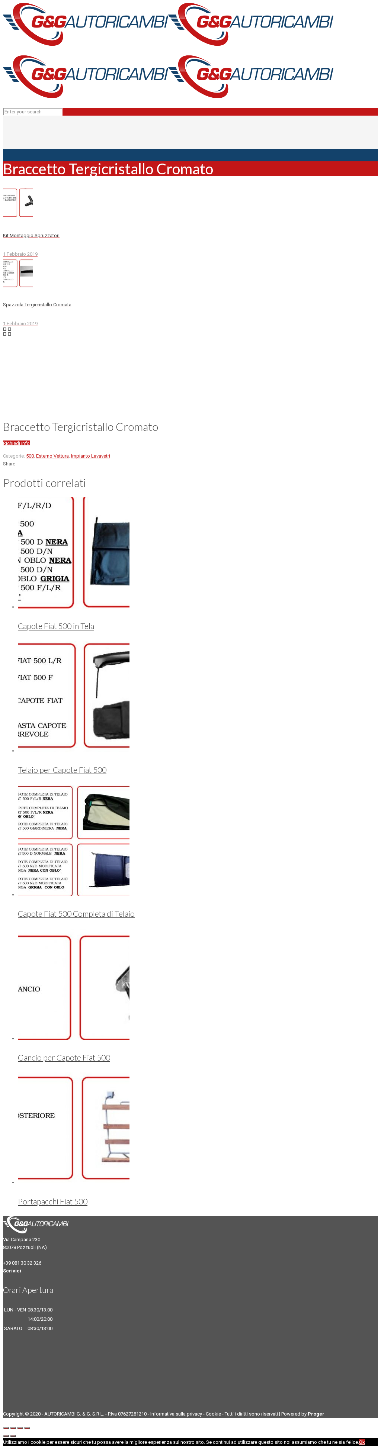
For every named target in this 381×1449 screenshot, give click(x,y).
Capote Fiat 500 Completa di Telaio (76, 913)
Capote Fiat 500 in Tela (56, 625)
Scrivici (12, 1271)
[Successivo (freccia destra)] (13, 1436)
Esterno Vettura (52, 456)
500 (30, 456)
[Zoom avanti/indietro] (27, 1428)
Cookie (213, 1414)
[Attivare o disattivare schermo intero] (20, 1428)
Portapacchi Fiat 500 (52, 1201)
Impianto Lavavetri (90, 456)
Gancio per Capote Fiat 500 (64, 1057)
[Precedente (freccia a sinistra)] (6, 1436)
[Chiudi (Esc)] (6, 1428)
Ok (362, 1442)
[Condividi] (13, 1428)
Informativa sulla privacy (176, 1414)
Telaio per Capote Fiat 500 (62, 769)
